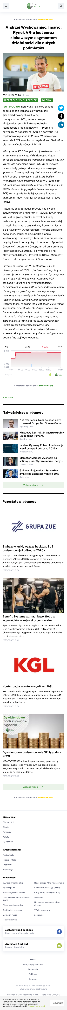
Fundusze (7, 832)
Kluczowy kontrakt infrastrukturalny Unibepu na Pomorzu (42, 434)
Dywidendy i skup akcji (13, 883)
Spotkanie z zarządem (13, 910)
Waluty (6, 837)
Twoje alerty (8, 855)
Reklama (33, 974)
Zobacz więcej (31, 485)
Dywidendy (8, 842)
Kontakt (33, 979)
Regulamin (33, 969)
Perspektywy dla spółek (14, 892)
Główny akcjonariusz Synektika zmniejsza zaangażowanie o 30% (39, 472)
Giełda (6, 827)
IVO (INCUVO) (11, 106)
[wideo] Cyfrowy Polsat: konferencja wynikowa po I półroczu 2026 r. (41, 447)
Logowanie (8, 865)
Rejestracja (8, 869)
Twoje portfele (9, 860)
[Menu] (6, 6)
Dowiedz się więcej (36, 1006)
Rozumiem (57, 1003)
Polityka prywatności (33, 964)
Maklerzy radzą (10, 915)
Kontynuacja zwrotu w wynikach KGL (28, 686)
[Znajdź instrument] (61, 6)
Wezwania (38, 897)
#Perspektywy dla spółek (20, 100)
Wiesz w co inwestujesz (13, 905)
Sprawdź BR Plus (45, 19)
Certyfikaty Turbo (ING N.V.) (47, 892)
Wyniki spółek (9, 888)
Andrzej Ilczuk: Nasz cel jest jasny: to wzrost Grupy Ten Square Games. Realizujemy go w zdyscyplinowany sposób (41, 424)
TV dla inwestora (42, 910)
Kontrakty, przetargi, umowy (47, 888)
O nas (32, 960)
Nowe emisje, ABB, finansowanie (49, 883)
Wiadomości (8, 822)
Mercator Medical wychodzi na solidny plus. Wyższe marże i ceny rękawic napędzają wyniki (40, 461)
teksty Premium (10, 920)
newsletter (39, 915)
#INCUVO (8, 397)
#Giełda (47, 100)
